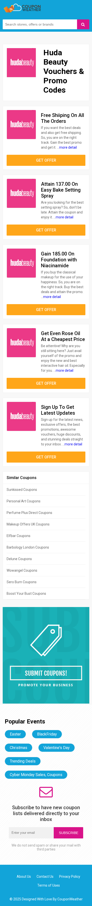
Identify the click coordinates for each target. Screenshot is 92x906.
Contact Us (45, 876)
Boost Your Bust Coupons (26, 593)
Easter (15, 734)
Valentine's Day (56, 747)
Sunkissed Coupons (22, 490)
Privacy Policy (69, 876)
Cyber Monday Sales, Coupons (36, 774)
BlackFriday (47, 734)
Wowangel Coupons (22, 570)
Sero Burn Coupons (22, 582)
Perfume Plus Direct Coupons (29, 513)
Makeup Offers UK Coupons (28, 524)
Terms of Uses (48, 885)
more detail (68, 147)
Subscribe (68, 833)
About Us (24, 876)
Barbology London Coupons (28, 547)
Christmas (18, 747)
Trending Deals (23, 761)
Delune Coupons (19, 559)
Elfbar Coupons (18, 536)
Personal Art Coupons (23, 501)
